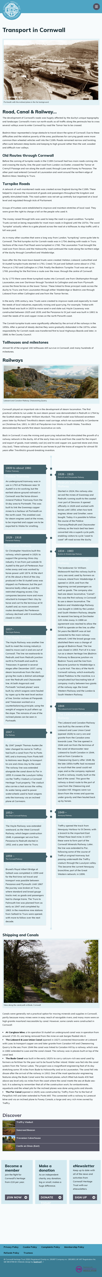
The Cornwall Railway (21, 864)
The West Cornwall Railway (25, 821)
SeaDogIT (37, 1262)
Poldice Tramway (17, 476)
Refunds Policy (11, 1252)
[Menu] (96, 7)
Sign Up (81, 1197)
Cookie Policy (30, 1247)
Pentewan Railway (18, 546)
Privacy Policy (11, 1247)
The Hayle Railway (18, 637)
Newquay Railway (70, 821)
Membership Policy (74, 1247)
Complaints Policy (50, 1247)
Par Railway (14, 740)
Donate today (47, 1198)
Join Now (14, 1197)
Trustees (28, 1252)
